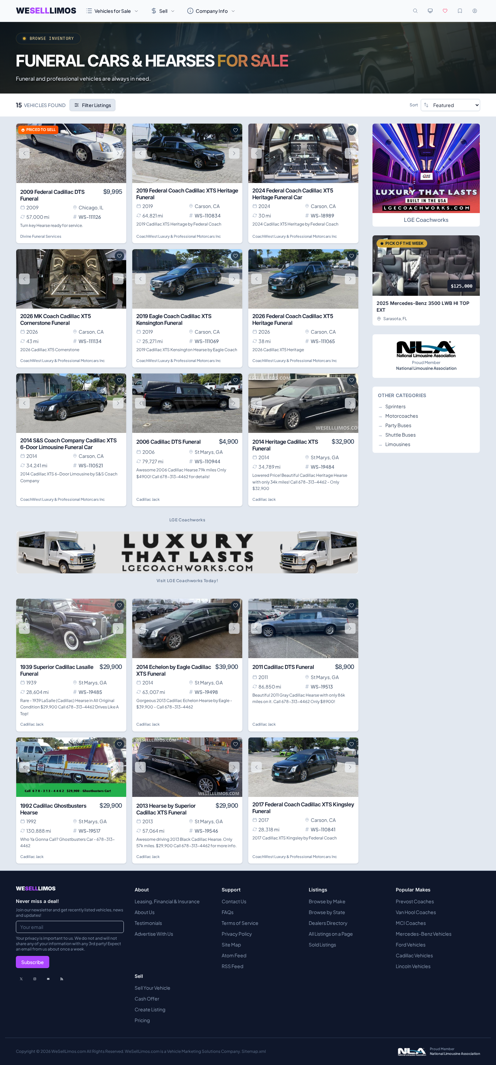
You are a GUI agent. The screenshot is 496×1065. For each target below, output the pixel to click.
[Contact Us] (48, 978)
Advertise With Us (154, 934)
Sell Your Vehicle (152, 988)
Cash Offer (147, 998)
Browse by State (327, 912)
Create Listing (150, 1009)
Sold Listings (322, 944)
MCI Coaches (411, 923)
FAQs (227, 912)
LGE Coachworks (426, 219)
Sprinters (392, 406)
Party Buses (394, 425)
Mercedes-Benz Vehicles (423, 934)
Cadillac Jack (148, 499)
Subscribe (32, 962)
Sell (163, 11)
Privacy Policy (237, 934)
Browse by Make (327, 901)
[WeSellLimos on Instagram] (34, 978)
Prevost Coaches (415, 901)
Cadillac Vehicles (414, 955)
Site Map (231, 944)
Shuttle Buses (397, 435)
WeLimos (46, 11)
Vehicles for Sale (112, 11)
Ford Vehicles (410, 944)
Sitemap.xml (254, 1051)
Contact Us (234, 901)
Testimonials (148, 923)
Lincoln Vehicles (413, 966)
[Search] (415, 10)
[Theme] (430, 10)
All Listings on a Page (331, 934)
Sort (414, 104)
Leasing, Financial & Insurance (167, 901)
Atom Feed (234, 955)
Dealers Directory (328, 923)
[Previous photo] (24, 153)
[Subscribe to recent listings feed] (61, 978)
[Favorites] (445, 10)
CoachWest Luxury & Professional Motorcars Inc (178, 236)
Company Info (212, 11)
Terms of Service (240, 923)
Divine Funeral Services (40, 236)
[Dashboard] (474, 10)
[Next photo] (118, 153)
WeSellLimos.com (69, 1051)
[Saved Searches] (459, 10)
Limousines (394, 444)
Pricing (142, 1020)
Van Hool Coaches (416, 912)
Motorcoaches (398, 416)
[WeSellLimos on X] (21, 978)
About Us (145, 912)
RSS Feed (232, 966)
